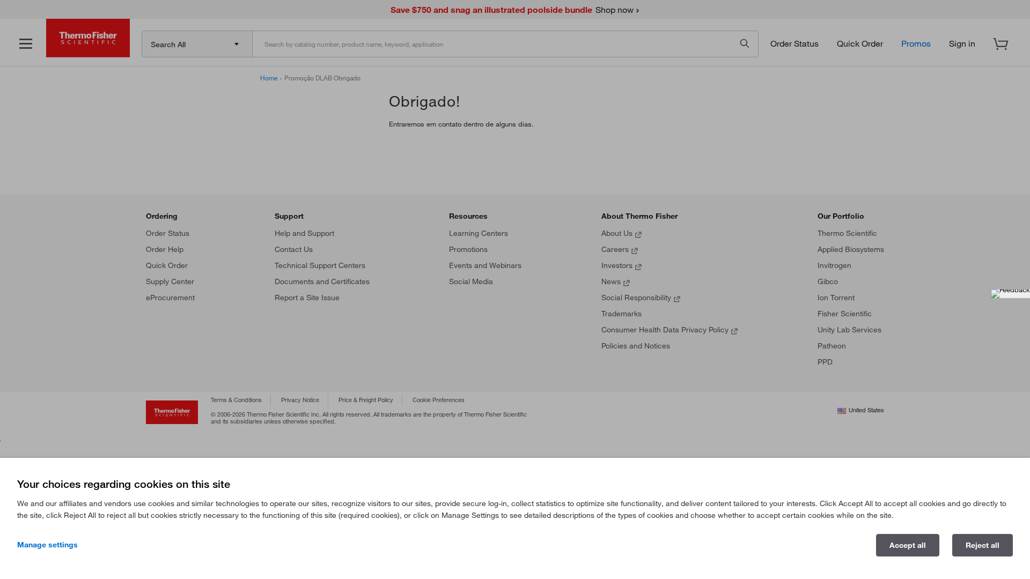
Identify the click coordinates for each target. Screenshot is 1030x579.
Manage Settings (47, 545)
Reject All (982, 545)
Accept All (907, 545)
